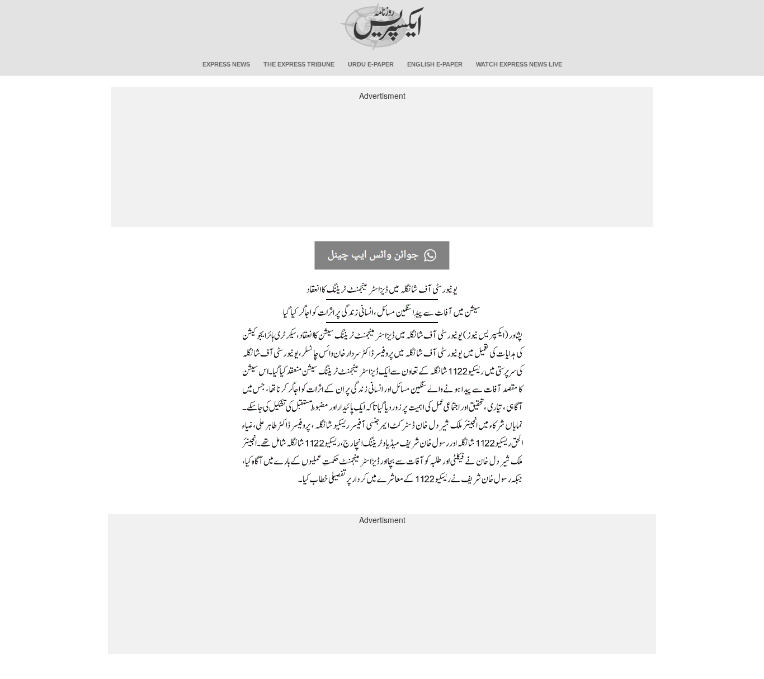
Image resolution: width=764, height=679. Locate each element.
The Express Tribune (298, 64)
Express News (226, 64)
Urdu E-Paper (371, 64)
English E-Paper (435, 64)
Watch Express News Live (519, 64)
